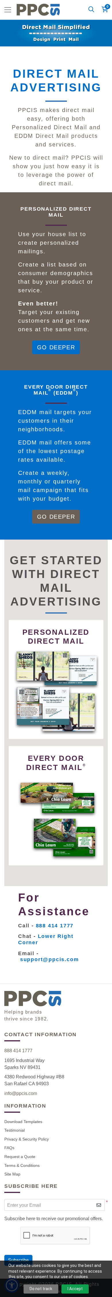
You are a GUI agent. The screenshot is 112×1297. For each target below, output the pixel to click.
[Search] (91, 9)
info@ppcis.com (20, 1093)
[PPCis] (38, 9)
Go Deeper (56, 347)
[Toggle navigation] (8, 9)
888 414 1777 (18, 1050)
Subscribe (18, 1260)
